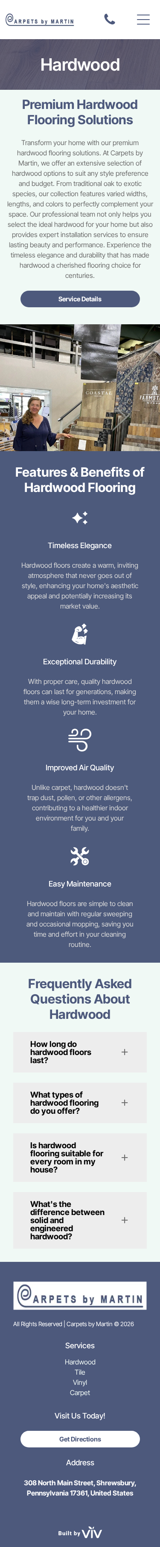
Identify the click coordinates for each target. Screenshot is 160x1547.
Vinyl (80, 1382)
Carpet (80, 1392)
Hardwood (80, 1362)
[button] (143, 19)
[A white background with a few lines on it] (109, 24)
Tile (80, 1372)
